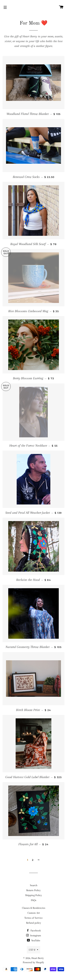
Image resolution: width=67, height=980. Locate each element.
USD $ (32, 949)
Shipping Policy (33, 895)
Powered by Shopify (33, 962)
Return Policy (33, 890)
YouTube (35, 940)
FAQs (33, 900)
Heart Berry (37, 958)
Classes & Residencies (33, 907)
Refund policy (33, 922)
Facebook (35, 930)
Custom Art (33, 912)
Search (33, 885)
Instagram (35, 935)
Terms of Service (33, 917)
